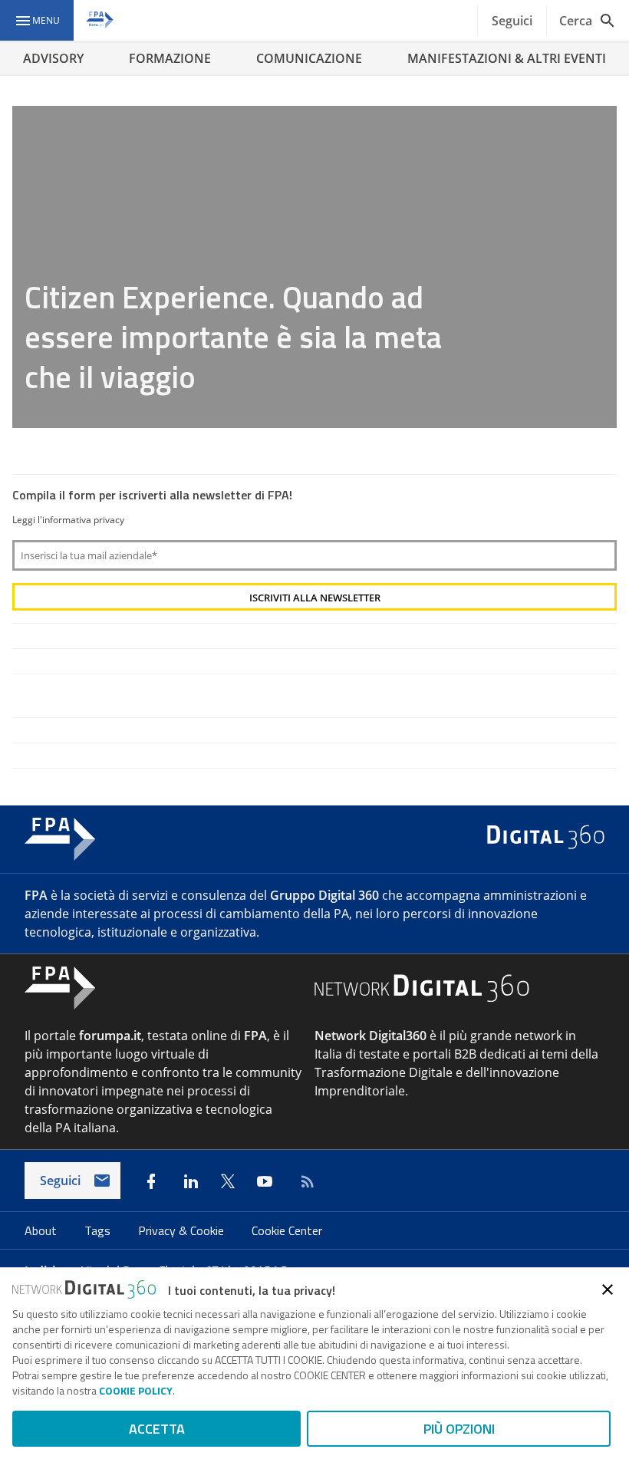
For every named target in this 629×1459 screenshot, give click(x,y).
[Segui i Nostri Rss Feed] (304, 1181)
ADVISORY (53, 58)
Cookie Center (287, 1230)
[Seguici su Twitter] (228, 1181)
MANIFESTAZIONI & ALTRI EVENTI (506, 58)
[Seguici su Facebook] (151, 1181)
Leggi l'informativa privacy (68, 519)
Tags (99, 1230)
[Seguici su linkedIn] (191, 1181)
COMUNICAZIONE (309, 58)
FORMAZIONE (170, 58)
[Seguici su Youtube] (264, 1181)
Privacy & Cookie (182, 1230)
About (42, 1230)
